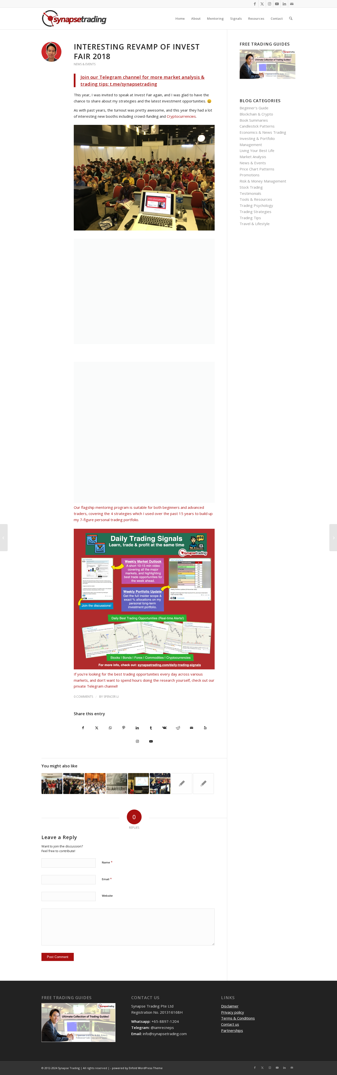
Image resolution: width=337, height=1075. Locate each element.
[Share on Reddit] (178, 728)
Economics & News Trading (263, 132)
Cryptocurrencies (181, 116)
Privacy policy (232, 1012)
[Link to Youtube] (277, 3)
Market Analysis (253, 156)
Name (107, 862)
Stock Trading (251, 187)
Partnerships (232, 1030)
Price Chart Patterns (257, 168)
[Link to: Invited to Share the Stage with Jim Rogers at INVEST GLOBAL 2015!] (116, 783)
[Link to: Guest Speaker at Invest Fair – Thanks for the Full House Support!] (138, 783)
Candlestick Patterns (257, 126)
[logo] (74, 18)
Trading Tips (250, 217)
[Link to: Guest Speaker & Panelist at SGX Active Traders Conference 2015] (181, 783)
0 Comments (83, 697)
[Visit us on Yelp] (205, 728)
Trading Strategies (255, 211)
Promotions (250, 174)
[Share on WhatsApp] (110, 728)
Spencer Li (111, 697)
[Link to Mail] (292, 3)
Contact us (230, 1024)
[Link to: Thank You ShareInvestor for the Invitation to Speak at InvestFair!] (160, 783)
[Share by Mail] (191, 728)
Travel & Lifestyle (255, 223)
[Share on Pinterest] (124, 728)
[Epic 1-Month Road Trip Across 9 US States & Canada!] (333, 537)
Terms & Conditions (238, 1018)
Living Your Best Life (257, 150)
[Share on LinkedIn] (137, 728)
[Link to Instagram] (269, 3)
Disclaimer (230, 1006)
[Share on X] (96, 728)
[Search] (291, 18)
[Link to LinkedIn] (284, 3)
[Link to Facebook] (254, 3)
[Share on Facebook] (83, 728)
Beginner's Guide (254, 107)
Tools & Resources (256, 199)
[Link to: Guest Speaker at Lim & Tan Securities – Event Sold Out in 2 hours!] (203, 783)
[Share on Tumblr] (151, 728)
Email (107, 879)
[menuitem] (180, 18)
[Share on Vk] (164, 728)
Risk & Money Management (263, 181)
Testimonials (250, 193)
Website (107, 895)
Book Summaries (254, 120)
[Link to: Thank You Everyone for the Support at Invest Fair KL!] (51, 783)
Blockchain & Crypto (256, 114)
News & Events (84, 64)
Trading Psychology (256, 205)
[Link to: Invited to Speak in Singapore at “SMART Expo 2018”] (73, 783)
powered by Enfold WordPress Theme (137, 1068)
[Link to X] (262, 3)
